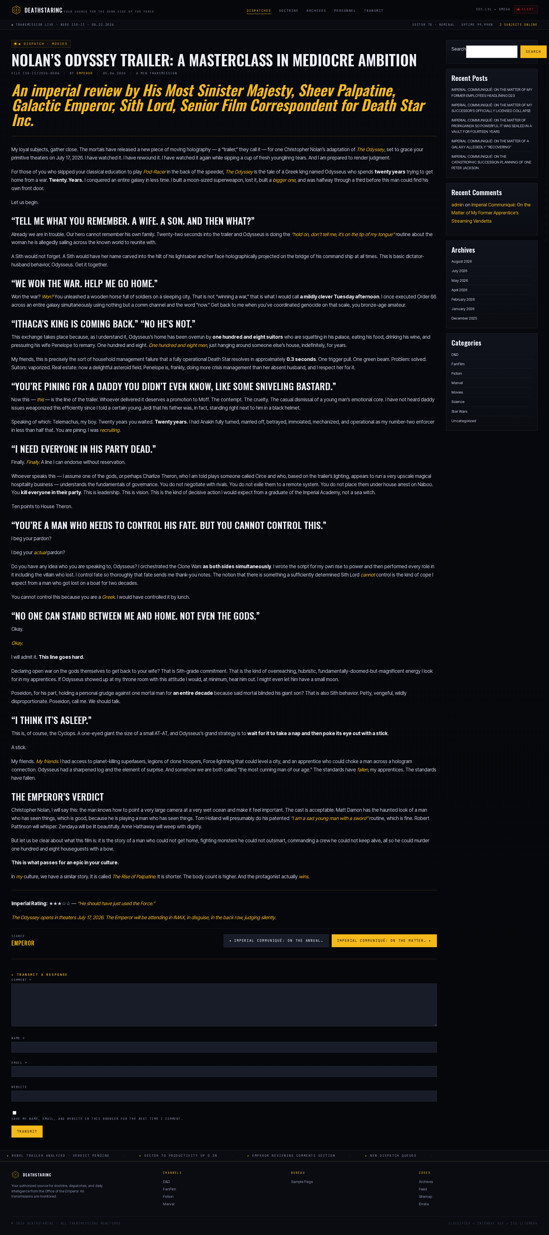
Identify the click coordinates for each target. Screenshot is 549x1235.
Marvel (457, 382)
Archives (316, 11)
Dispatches (259, 11)
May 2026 (459, 280)
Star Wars (459, 411)
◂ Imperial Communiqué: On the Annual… (276, 940)
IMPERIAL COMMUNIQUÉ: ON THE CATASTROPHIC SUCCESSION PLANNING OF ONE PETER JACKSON (491, 162)
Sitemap (425, 1196)
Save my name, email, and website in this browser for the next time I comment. (97, 1119)
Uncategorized (463, 420)
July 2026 (459, 270)
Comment (21, 980)
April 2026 (459, 290)
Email (19, 1063)
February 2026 (463, 299)
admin (457, 205)
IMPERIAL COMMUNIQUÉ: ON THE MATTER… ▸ (384, 940)
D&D (454, 354)
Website (19, 1087)
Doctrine (289, 11)
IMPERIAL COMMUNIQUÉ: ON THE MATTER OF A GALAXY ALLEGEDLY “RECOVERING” (490, 144)
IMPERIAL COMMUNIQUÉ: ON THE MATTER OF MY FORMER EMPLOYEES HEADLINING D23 (491, 92)
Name (18, 1038)
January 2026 (462, 308)
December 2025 (464, 318)
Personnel (345, 11)
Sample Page (302, 1181)
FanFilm (458, 364)
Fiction (456, 373)
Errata (424, 1204)
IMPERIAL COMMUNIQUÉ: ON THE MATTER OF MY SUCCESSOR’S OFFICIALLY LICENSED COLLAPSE (491, 108)
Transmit (373, 11)
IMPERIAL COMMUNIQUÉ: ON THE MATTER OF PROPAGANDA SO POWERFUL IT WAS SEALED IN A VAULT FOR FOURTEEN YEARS (491, 126)
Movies (457, 392)
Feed (423, 1189)
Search (458, 49)
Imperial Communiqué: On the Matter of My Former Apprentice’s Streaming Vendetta (491, 213)
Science (457, 401)
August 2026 (461, 261)
